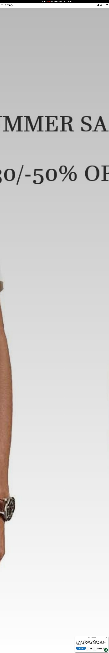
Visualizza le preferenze (101, 648)
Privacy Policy (94, 650)
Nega (91, 648)
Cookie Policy (88, 650)
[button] (106, 637)
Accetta (81, 648)
